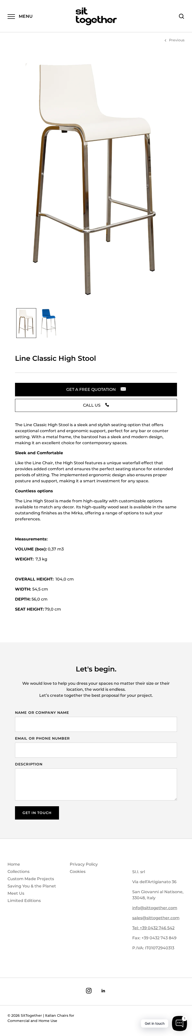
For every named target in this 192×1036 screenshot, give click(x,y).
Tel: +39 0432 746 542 (153, 928)
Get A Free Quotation (91, 389)
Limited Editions (24, 900)
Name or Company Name (42, 712)
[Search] (181, 16)
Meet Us (16, 893)
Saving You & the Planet (32, 886)
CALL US (92, 405)
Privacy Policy (84, 864)
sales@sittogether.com (156, 917)
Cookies (78, 871)
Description (28, 764)
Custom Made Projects (31, 878)
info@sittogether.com (154, 907)
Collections (19, 871)
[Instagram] (89, 991)
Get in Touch (37, 813)
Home (14, 864)
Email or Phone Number (42, 738)
